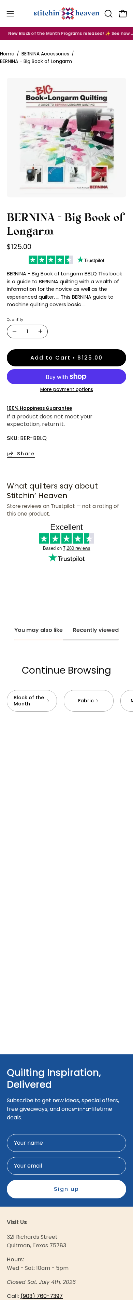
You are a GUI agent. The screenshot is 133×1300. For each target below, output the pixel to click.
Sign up (66, 1189)
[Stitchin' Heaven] (67, 13)
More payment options (66, 389)
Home (7, 53)
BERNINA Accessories (45, 53)
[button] (108, 13)
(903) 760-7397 (41, 1296)
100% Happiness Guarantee (39, 408)
